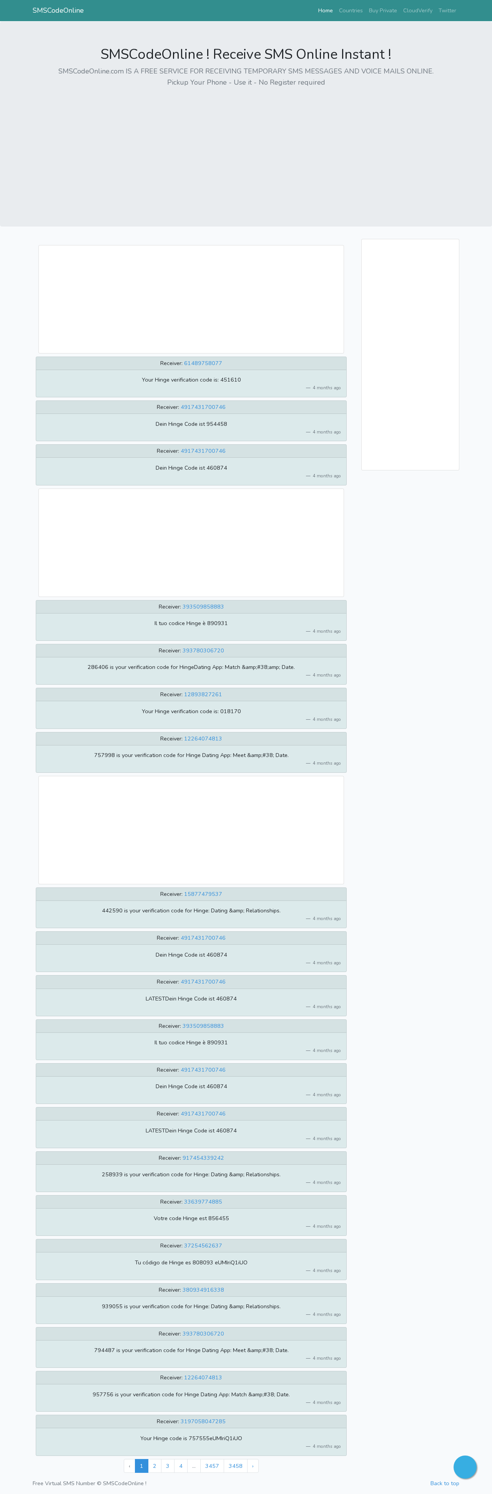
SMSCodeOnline (58, 10)
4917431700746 (203, 407)
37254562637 (203, 1245)
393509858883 (203, 606)
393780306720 (203, 650)
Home (327, 10)
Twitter (447, 10)
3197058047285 (203, 1421)
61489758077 (203, 363)
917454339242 (203, 1158)
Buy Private (383, 10)
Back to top (444, 1483)
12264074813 (203, 738)
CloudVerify (417, 10)
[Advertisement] (246, 148)
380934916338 (203, 1290)
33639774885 (203, 1202)
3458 (236, 1466)
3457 (212, 1466)
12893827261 (203, 694)
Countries (351, 10)
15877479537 (203, 894)
